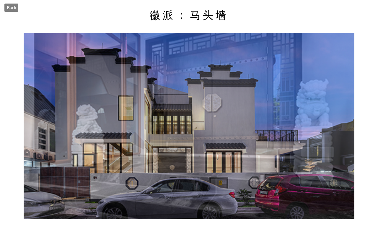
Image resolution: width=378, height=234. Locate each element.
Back (11, 7)
